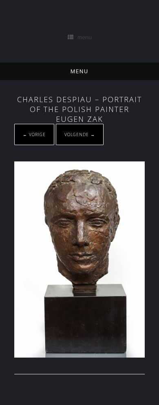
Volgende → (79, 134)
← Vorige (34, 134)
